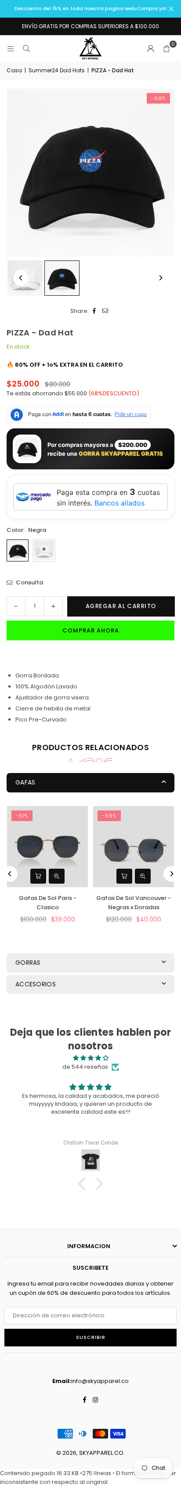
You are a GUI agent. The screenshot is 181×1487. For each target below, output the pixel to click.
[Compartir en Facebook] (94, 311)
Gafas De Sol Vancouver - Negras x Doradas (133, 902)
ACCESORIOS (35, 984)
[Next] (160, 278)
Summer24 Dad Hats (57, 70)
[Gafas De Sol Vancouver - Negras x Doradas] (133, 846)
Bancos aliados (119, 502)
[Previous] (21, 278)
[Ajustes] (151, 48)
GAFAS (25, 782)
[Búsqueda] (26, 48)
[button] (166, 48)
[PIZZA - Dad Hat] (62, 278)
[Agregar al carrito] (38, 876)
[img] (90, 1058)
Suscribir (90, 1337)
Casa (14, 70)
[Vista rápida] (57, 876)
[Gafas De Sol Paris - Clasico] (47, 846)
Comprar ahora (90, 630)
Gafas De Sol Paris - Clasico (47, 902)
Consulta (28, 582)
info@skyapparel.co (100, 1381)
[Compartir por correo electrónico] (105, 311)
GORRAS (28, 962)
